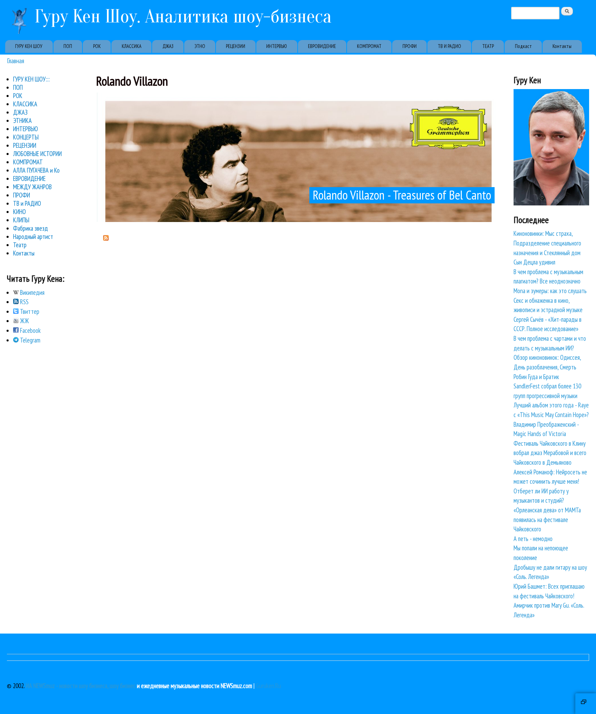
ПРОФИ (410, 46)
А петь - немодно (533, 538)
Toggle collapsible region (585, 703)
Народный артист (33, 236)
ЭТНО (200, 46)
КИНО (19, 212)
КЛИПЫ (21, 220)
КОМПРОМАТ (369, 46)
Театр (20, 245)
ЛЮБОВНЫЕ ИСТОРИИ (37, 153)
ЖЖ (24, 321)
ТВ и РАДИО (27, 203)
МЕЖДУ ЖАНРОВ (32, 187)
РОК (97, 46)
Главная (15, 60)
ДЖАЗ (167, 46)
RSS (24, 302)
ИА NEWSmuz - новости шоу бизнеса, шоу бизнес (81, 686)
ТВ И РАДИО (449, 46)
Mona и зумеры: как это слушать (550, 291)
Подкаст (523, 46)
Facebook (30, 330)
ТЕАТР (488, 46)
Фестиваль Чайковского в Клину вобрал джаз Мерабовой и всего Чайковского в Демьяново (550, 452)
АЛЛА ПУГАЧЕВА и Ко (36, 170)
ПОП (67, 46)
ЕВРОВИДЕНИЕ (322, 46)
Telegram (29, 340)
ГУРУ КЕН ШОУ (28, 46)
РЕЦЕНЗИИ (235, 46)
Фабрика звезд (30, 228)
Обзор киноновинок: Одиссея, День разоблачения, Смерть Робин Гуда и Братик (547, 366)
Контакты (562, 46)
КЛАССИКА (131, 46)
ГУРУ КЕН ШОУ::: (31, 79)
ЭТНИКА (22, 120)
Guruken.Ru (268, 686)
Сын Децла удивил (534, 262)
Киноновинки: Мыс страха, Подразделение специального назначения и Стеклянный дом (547, 243)
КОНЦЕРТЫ (26, 137)
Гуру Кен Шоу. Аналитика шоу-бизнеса (183, 16)
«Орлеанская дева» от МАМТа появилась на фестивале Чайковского (547, 519)
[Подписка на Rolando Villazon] (106, 238)
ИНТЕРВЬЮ (276, 46)
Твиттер (29, 311)
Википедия (31, 292)
